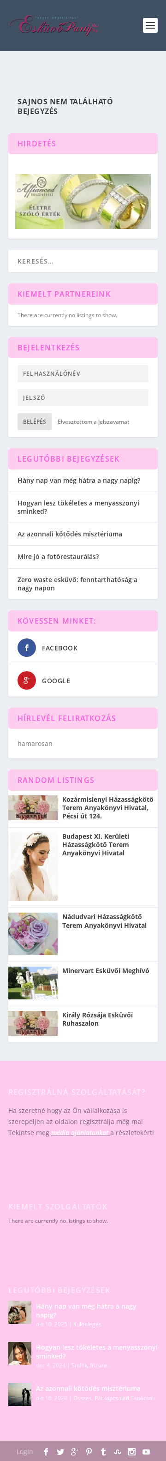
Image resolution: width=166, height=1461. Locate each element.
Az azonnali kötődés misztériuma (70, 533)
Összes (82, 1398)
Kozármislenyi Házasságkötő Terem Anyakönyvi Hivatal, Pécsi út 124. (108, 807)
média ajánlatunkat (79, 1132)
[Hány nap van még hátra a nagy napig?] (19, 1312)
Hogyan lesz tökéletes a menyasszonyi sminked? (78, 507)
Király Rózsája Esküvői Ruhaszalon (97, 1019)
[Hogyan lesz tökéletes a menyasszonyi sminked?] (19, 1353)
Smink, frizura (89, 1365)
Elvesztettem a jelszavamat (94, 422)
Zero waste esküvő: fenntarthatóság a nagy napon (77, 583)
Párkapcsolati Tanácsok (125, 1398)
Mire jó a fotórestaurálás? (58, 556)
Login (25, 1451)
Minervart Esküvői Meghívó (105, 971)
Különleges (87, 1324)
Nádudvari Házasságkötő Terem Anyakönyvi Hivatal (104, 921)
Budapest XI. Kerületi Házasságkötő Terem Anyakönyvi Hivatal (95, 844)
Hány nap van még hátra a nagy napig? (79, 480)
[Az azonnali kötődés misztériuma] (19, 1394)
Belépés (34, 422)
